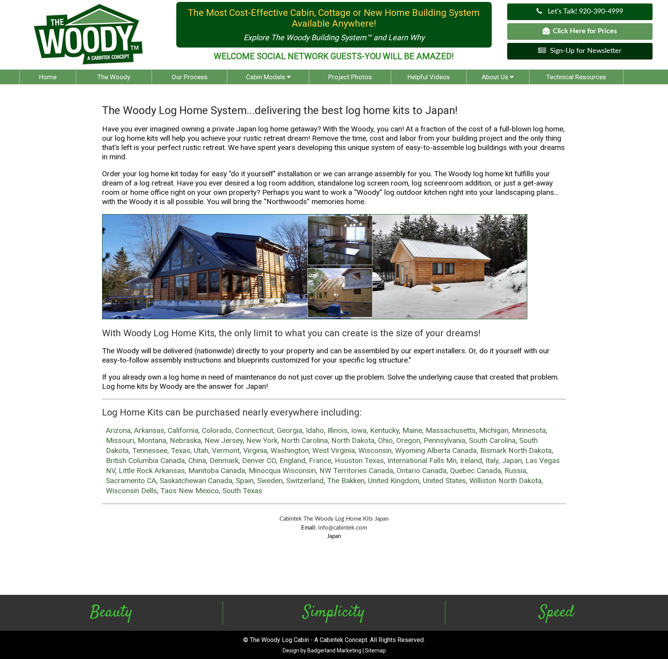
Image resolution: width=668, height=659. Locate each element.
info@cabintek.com (342, 528)
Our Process (190, 77)
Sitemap (375, 650)
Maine (412, 430)
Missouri (120, 440)
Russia (515, 470)
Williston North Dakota (505, 480)
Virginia (255, 450)
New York (262, 440)
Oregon (408, 440)
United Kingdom (393, 480)
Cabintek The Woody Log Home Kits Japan (334, 519)
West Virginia (333, 450)
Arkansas (149, 430)
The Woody (113, 77)
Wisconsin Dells (131, 490)
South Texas (242, 490)
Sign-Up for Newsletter (584, 51)
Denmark (224, 460)
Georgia (289, 430)
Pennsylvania (444, 440)
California (183, 430)
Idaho (315, 430)
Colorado (217, 430)
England (292, 460)
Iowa (358, 430)
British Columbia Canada (145, 460)
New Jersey (223, 440)
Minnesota (529, 430)
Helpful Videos (428, 77)
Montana (152, 440)
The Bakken (346, 480)
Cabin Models (266, 77)
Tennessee (149, 450)
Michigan (493, 430)
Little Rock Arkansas (152, 470)
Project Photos (350, 77)
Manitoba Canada (216, 470)
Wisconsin (375, 450)
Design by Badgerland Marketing (322, 650)
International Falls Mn (422, 460)
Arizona (118, 430)
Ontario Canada (421, 470)
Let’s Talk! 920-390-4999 (582, 11)
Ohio (385, 440)
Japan (512, 460)
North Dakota (353, 440)
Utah (201, 450)
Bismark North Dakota (516, 450)
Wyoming (410, 450)
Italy (492, 460)
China (197, 460)
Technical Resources (576, 77)
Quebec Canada (475, 470)
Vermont (226, 450)
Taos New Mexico (189, 490)
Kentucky (384, 430)
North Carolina (304, 440)
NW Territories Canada (356, 470)
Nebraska (185, 440)
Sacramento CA (131, 480)
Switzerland (305, 480)
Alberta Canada (452, 450)
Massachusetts (450, 430)
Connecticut (254, 430)
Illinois (337, 430)
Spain (245, 480)
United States (444, 480)
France (320, 460)
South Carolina (492, 440)
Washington (290, 450)
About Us (496, 77)
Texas (180, 450)
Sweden (270, 480)
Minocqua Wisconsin (282, 470)
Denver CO (259, 460)
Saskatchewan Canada (196, 480)
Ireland (471, 460)
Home (47, 77)
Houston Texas (359, 460)
